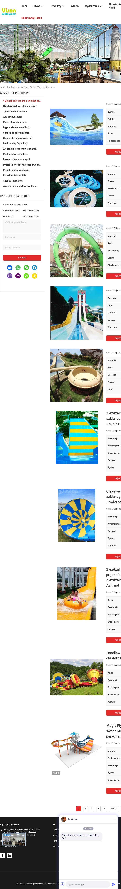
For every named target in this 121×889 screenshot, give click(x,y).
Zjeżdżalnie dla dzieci (15, 111)
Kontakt (22, 257)
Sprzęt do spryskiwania (16, 132)
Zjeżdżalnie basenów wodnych (20, 148)
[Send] (113, 884)
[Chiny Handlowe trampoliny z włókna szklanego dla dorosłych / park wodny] (76, 677)
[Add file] (62, 884)
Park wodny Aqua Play (15, 143)
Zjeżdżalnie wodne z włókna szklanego (23, 100)
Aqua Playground (12, 116)
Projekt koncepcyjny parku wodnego (22, 164)
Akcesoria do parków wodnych (20, 186)
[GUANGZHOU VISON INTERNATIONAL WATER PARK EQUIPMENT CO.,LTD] (9, 11)
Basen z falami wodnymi (16, 159)
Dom (2, 87)
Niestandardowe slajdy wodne (19, 106)
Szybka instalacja (13, 180)
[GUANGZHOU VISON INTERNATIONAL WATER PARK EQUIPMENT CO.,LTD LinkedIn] (9, 855)
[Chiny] (76, 126)
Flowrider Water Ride (14, 175)
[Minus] (113, 819)
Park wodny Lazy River (15, 154)
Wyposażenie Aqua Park (16, 127)
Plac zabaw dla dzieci (15, 122)
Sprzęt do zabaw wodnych (17, 138)
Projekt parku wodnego (16, 170)
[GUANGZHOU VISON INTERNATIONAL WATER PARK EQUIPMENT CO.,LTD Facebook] (2, 855)
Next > (114, 808)
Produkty (11, 87)
